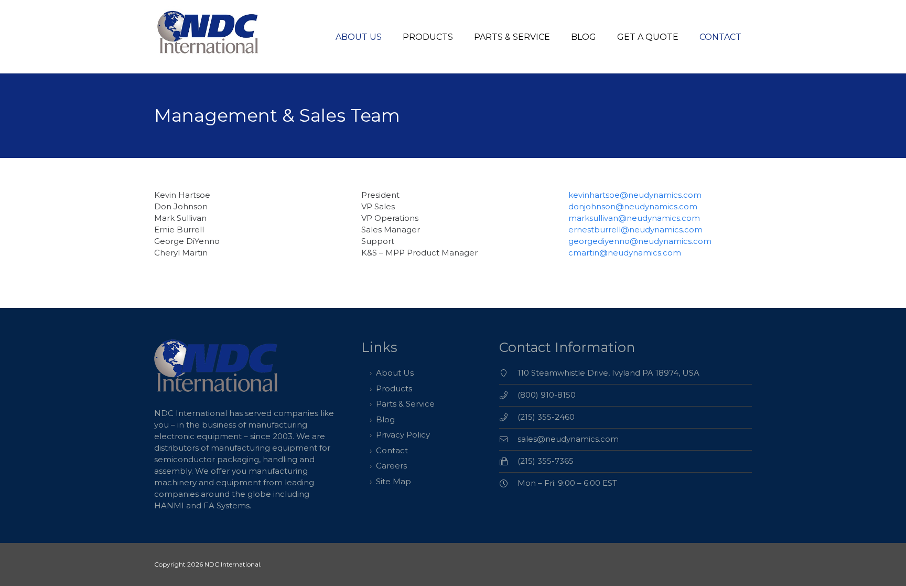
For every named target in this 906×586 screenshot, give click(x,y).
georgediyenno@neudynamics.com (639, 241)
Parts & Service (405, 404)
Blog (385, 419)
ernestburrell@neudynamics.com (635, 230)
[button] (460, 36)
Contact (392, 450)
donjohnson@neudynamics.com (632, 206)
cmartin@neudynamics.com (624, 253)
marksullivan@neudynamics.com (634, 218)
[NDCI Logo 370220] (209, 37)
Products (394, 388)
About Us (395, 373)
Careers (391, 466)
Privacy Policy (403, 435)
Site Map (393, 481)
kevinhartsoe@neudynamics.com (635, 195)
